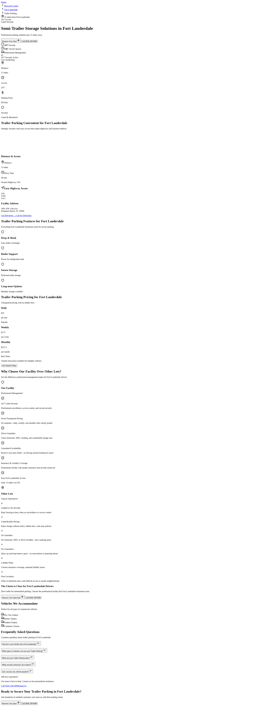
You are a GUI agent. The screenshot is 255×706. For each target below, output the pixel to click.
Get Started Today (9, 366)
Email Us (22, 686)
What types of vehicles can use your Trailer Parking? (22, 651)
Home (3, 2)
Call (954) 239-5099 (29, 41)
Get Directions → (8, 215)
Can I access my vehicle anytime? (15, 672)
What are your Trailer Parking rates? (16, 658)
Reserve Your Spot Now (11, 598)
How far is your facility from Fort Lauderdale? (19, 644)
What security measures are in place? (16, 665)
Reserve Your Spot (9, 41)
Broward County (11, 6)
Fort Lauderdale (11, 10)
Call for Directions (23, 215)
